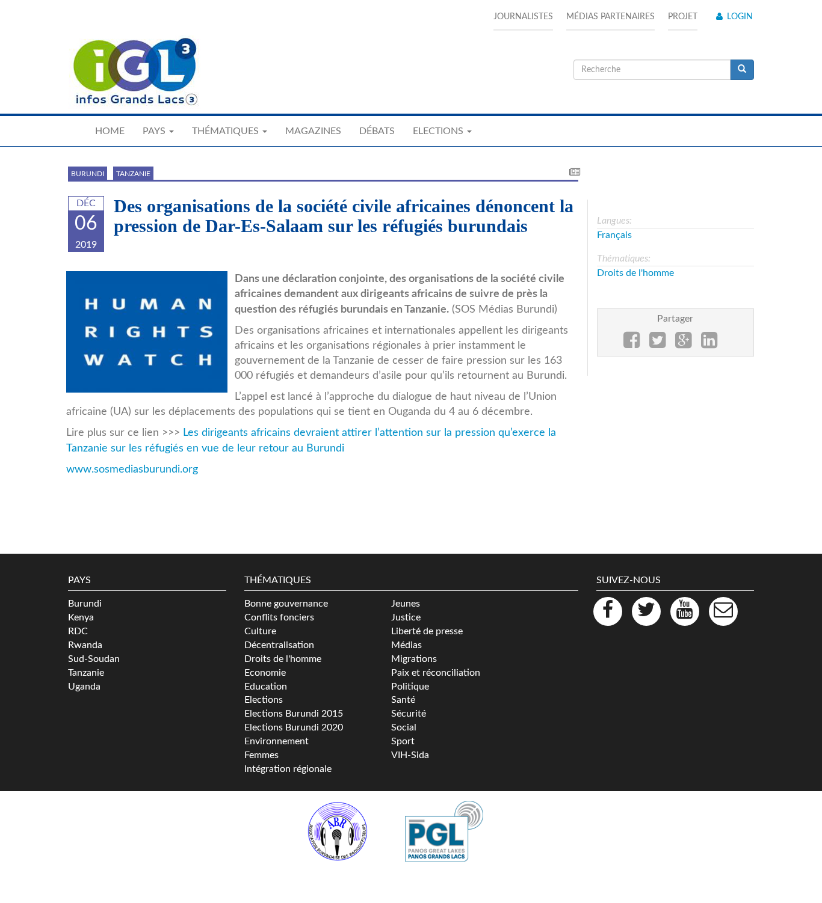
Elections (263, 700)
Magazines (313, 131)
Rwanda (85, 645)
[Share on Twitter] (657, 344)
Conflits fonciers (279, 617)
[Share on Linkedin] (709, 344)
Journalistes (523, 17)
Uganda (84, 686)
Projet (682, 17)
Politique (410, 686)
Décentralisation (279, 645)
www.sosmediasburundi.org (132, 469)
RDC (78, 631)
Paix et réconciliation (435, 673)
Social (403, 727)
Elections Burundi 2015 (293, 713)
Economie (265, 673)
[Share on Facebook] (631, 344)
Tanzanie (133, 173)
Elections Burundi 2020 (293, 727)
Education (265, 686)
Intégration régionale (288, 769)
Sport (403, 741)
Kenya (81, 617)
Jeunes (405, 603)
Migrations (414, 659)
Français (614, 235)
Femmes (261, 755)
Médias (406, 645)
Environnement (276, 741)
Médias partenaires (610, 17)
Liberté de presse (427, 631)
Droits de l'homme (635, 273)
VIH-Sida (410, 755)
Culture (260, 631)
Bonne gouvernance (286, 603)
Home (110, 131)
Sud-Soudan (94, 659)
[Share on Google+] (683, 344)
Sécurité (408, 713)
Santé (403, 700)
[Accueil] (134, 72)
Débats (377, 131)
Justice (406, 617)
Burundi (87, 173)
